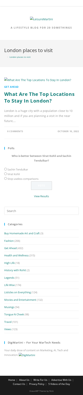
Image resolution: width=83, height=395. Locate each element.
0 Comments (15, 131)
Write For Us (40, 380)
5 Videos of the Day (59, 384)
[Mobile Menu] (41, 3)
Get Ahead (11, 87)
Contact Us (19, 384)
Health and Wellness (16, 255)
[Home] (5, 57)
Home (11, 380)
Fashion (9, 241)
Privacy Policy (36, 384)
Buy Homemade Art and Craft (22, 233)
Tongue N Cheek (14, 314)
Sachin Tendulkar (17, 169)
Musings (9, 307)
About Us (24, 380)
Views (7, 329)
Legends (9, 277)
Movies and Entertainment (20, 300)
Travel (7, 322)
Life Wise (9, 285)
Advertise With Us (61, 380)
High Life (9, 263)
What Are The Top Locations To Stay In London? (39, 97)
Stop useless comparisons (22, 179)
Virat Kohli (13, 174)
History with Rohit (15, 270)
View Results (41, 196)
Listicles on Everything (17, 292)
